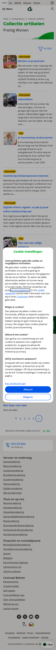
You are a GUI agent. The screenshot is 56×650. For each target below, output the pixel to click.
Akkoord (28, 389)
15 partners (22, 296)
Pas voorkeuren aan (15, 383)
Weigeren (28, 397)
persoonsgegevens (20, 290)
